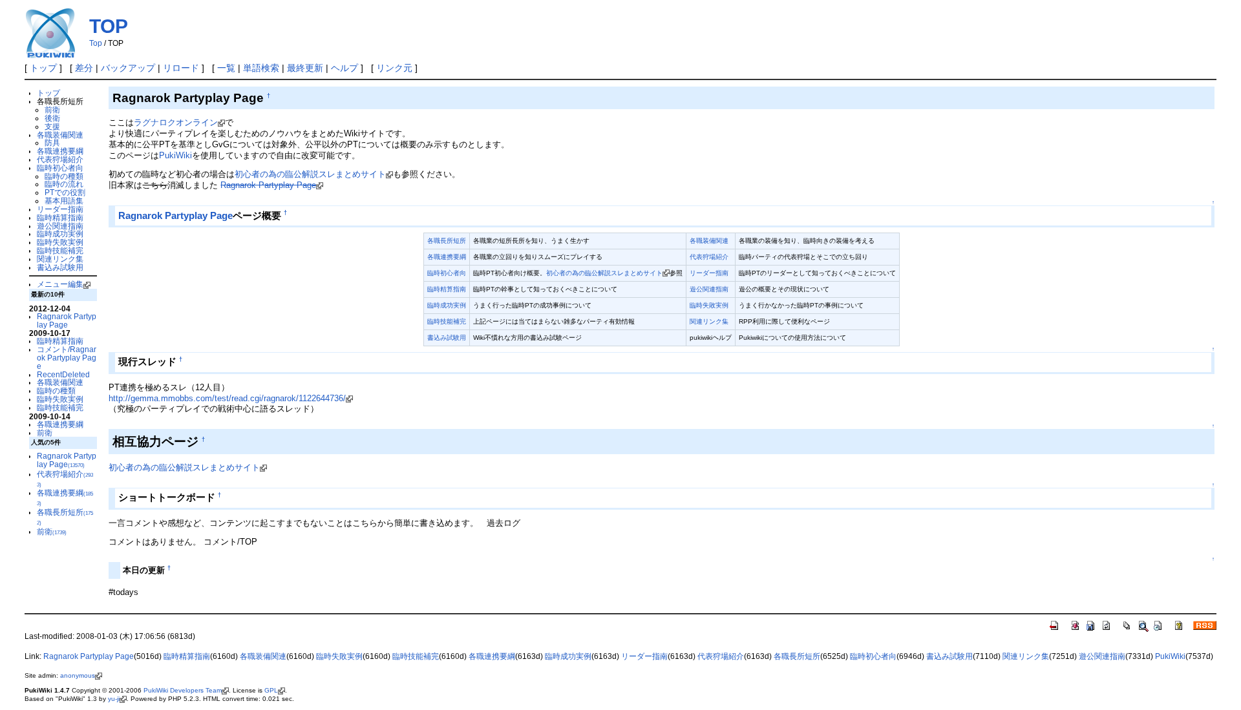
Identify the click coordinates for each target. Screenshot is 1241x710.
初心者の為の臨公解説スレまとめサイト (310, 174)
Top (95, 43)
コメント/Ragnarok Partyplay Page (66, 357)
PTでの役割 (65, 192)
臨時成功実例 (60, 233)
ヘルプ (344, 68)
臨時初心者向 (60, 167)
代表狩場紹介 (60, 159)
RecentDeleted (63, 374)
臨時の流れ (64, 184)
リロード (181, 68)
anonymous (77, 675)
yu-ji (114, 698)
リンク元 (394, 68)
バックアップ (128, 68)
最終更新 (305, 68)
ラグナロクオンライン (176, 122)
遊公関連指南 (60, 226)
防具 (52, 142)
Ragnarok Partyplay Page (66, 320)
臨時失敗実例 (60, 242)
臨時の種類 (64, 176)
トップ (43, 68)
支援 (52, 126)
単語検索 (261, 68)
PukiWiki (175, 155)
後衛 (52, 118)
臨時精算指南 (60, 217)
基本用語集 (64, 200)
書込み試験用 (60, 267)
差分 (84, 68)
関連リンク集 (60, 259)
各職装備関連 (60, 135)
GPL (271, 690)
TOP (108, 26)
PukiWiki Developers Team (182, 690)
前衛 (52, 109)
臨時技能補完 (60, 250)
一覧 (226, 68)
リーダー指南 (60, 209)
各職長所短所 (446, 240)
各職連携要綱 (60, 151)
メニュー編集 (60, 284)
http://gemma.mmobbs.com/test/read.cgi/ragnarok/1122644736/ (227, 398)
